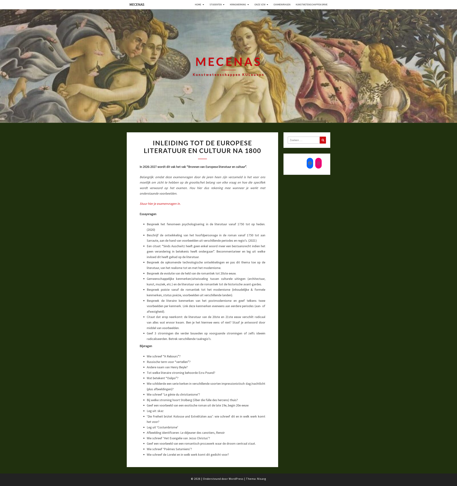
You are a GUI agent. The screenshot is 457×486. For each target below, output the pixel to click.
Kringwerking (238, 4)
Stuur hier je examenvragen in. (160, 204)
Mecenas (136, 4)
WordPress (236, 478)
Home (198, 4)
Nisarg (261, 478)
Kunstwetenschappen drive (312, 4)
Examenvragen (282, 4)
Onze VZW (259, 4)
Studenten (216, 4)
